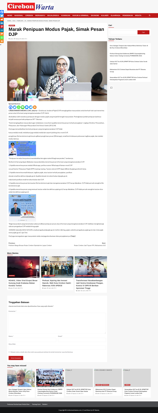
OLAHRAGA (115, 15)
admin (11, 38)
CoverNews (86, 410)
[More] (35, 107)
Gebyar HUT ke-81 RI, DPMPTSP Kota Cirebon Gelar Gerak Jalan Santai (128, 62)
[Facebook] (10, 107)
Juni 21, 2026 (85, 290)
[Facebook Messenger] (27, 107)
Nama (11, 336)
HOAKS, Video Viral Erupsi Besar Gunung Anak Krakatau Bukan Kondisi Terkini (23, 283)
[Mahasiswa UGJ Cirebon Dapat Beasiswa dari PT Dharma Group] (108, 378)
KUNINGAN (65, 15)
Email (60, 336)
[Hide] (0, 44)
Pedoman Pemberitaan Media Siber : (18, 404)
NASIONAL (18, 15)
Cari (110, 25)
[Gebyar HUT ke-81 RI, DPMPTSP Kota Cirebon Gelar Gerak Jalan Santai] (79, 378)
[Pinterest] (2, 26)
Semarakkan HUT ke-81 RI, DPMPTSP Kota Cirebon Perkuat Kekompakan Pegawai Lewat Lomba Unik (128, 78)
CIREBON (29, 15)
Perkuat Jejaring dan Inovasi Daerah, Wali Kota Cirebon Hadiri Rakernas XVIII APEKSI (56, 283)
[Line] (23, 107)
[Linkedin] (2, 23)
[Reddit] (2, 19)
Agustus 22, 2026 (19, 395)
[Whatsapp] (18, 107)
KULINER (104, 15)
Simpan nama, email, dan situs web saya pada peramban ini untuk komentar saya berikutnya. (42, 352)
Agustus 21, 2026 (106, 393)
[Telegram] (31, 107)
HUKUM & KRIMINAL (80, 15)
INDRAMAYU (40, 15)
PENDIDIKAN (128, 15)
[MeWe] (2, 30)
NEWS (9, 15)
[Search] (149, 15)
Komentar (12, 311)
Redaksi (44, 404)
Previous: (30, 244)
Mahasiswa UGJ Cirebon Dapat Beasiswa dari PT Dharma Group (128, 70)
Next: (90, 244)
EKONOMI (95, 15)
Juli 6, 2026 (17, 288)
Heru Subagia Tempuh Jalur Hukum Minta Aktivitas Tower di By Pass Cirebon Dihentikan (129, 47)
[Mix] (2, 34)
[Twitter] (14, 107)
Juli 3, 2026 (51, 288)
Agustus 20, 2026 (135, 395)
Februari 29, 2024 (19, 38)
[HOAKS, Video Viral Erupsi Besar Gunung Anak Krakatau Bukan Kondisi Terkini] (23, 267)
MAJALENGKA (53, 15)
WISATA (138, 15)
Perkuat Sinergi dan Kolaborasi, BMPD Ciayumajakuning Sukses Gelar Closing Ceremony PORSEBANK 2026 (127, 55)
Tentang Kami (36, 404)
